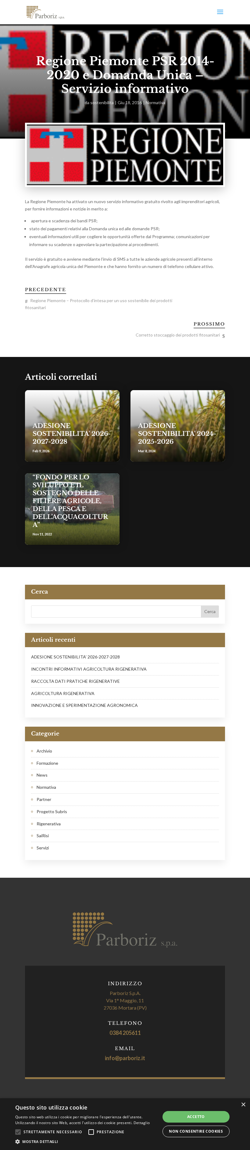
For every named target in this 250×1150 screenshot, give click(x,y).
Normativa (155, 102)
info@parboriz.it (125, 1058)
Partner (44, 799)
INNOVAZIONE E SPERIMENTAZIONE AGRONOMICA (84, 705)
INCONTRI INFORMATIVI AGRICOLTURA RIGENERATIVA (89, 669)
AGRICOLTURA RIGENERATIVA (63, 693)
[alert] (125, 1124)
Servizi (43, 847)
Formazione (47, 763)
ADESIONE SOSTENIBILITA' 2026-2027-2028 (72, 433)
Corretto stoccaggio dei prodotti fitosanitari (178, 334)
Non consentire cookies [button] (196, 1131)
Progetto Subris (52, 811)
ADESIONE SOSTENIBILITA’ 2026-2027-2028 (75, 656)
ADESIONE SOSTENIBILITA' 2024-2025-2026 (177, 433)
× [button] (243, 1104)
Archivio (44, 750)
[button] (85, 1141)
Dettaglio (142, 1122)
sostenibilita (102, 102)
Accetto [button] (196, 1116)
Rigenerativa (49, 823)
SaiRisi (43, 835)
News (42, 775)
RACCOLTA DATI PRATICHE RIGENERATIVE (75, 681)
